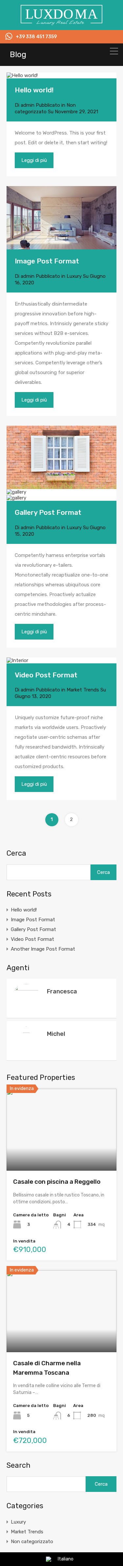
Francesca (62, 991)
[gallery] (61, 457)
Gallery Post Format (48, 512)
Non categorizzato (32, 1541)
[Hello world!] (61, 75)
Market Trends (83, 690)
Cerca (16, 853)
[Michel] (26, 1513)
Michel (56, 1033)
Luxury (74, 276)
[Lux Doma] (62, 22)
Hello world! (34, 90)
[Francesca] (26, 1010)
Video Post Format (46, 675)
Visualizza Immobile (61, 1154)
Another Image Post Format (43, 949)
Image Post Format (47, 261)
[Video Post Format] (17, 660)
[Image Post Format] (61, 218)
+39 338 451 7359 (36, 37)
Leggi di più (34, 160)
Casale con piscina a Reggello (56, 1181)
